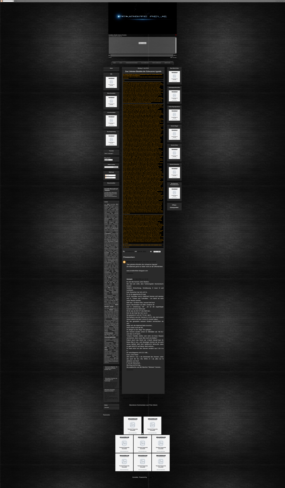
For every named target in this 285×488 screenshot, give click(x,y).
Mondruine (116, 297)
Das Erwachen (115, 237)
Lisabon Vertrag (108, 283)
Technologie (106, 345)
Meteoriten (110, 296)
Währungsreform (115, 355)
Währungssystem (107, 356)
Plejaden (114, 315)
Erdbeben (106, 248)
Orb (105, 312)
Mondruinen (106, 299)
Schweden (116, 331)
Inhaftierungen (107, 271)
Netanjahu (114, 303)
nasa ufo (113, 300)
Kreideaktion (111, 281)
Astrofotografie (111, 215)
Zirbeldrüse (110, 361)
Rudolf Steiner (111, 327)
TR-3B (116, 345)
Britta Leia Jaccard (133, 262)
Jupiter (112, 276)
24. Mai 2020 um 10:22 (140, 279)
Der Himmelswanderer (114, 238)
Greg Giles (111, 265)
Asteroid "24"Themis (111, 214)
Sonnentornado (113, 340)
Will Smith (116, 358)
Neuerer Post (128, 398)
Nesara (110, 303)
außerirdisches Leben (109, 218)
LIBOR (117, 282)
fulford (117, 257)
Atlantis (105, 217)
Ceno (105, 232)
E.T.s (113, 245)
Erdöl (105, 250)
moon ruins (112, 299)
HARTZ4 (106, 266)
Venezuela (106, 352)
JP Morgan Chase (115, 275)
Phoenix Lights (107, 315)
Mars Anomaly (114, 289)
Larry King (116, 281)
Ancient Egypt (114, 209)
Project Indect (112, 316)
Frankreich (108, 257)
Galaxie (105, 260)
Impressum (167, 62)
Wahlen (105, 355)
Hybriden (109, 267)
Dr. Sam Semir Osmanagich (113, 243)
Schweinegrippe (108, 333)
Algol (110, 208)
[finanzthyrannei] (174, 198)
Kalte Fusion (115, 277)
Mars (109, 287)
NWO (111, 310)
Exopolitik (106, 252)
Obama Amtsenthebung (108, 311)
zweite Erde (106, 362)
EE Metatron (106, 246)
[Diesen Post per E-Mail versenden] (154, 251)
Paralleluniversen (110, 314)
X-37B (112, 360)
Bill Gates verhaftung (108, 229)
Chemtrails (113, 234)
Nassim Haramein (112, 301)
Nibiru (108, 308)
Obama (116, 310)
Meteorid (106, 296)
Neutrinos (112, 304)
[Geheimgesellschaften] (174, 101)
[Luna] (111, 126)
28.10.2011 (112, 204)
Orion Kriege (111, 312)
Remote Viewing (107, 324)
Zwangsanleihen (115, 361)
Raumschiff (106, 322)
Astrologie (116, 215)
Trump (112, 346)
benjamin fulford (113, 222)
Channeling (107, 233)
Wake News (115, 356)
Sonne (108, 334)
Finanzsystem (115, 255)
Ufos (106, 350)
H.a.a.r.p (116, 265)
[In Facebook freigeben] (158, 251)
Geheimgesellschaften (113, 260)
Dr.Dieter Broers (107, 245)
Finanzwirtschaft (107, 256)
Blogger (149, 477)
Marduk (105, 287)
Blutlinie (105, 230)
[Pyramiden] (174, 139)
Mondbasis (110, 297)
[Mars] (111, 106)
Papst (105, 314)
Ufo (105, 348)
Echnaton (116, 245)
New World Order (111, 306)
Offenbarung (116, 311)
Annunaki (116, 212)
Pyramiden (115, 319)
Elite (117, 247)
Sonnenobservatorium (131, 62)
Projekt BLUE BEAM (111, 317)
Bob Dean (109, 230)
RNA (105, 325)
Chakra (117, 232)
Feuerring (110, 255)
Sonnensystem (107, 340)
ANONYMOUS (107, 213)
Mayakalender (115, 292)
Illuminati (106, 268)
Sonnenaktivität (109, 337)
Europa (117, 250)
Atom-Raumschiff (112, 217)
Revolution (113, 324)
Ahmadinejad (106, 207)
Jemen (105, 275)
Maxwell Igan (107, 292)
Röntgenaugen (115, 326)
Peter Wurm (116, 314)
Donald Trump (115, 242)
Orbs (107, 312)
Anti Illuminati (114, 213)
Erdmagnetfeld (114, 248)
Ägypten (113, 205)
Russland (116, 327)
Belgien (106, 222)
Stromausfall (116, 341)
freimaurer (113, 257)
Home (114, 62)
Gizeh (111, 263)
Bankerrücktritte (115, 219)
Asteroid (105, 214)
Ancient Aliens (107, 209)
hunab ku (106, 267)
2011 (105, 204)
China (105, 236)
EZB (111, 252)
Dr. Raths (106, 243)
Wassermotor (106, 358)
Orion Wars (116, 312)
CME (117, 236)
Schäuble (106, 331)
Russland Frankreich (108, 329)
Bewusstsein (110, 228)
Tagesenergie (106, 343)
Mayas (105, 294)
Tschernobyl (116, 346)
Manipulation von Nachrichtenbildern (111, 286)
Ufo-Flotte (111, 348)
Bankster (106, 220)
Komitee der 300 (107, 278)
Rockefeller (106, 326)
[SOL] (111, 87)
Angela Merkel (108, 212)
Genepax (116, 261)
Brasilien (116, 230)
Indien (112, 270)
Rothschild (106, 327)
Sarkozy (106, 330)
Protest (117, 317)
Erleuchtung (109, 250)
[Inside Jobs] (174, 120)
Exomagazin (111, 251)
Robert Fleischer (114, 325)
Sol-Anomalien (145, 62)
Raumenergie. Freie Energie (112, 321)
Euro (114, 250)
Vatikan (117, 351)
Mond (105, 297)
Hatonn (109, 266)
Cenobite (111, 232)
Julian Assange (107, 276)
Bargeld (116, 220)
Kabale (109, 277)
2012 (108, 204)
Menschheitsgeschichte (108, 295)
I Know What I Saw (114, 267)
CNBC (105, 237)
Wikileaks (111, 358)
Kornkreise (106, 281)
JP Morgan (109, 275)
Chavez (109, 234)
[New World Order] (174, 81)
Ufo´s (117, 348)
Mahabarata (116, 283)
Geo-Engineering (108, 262)
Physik (111, 315)
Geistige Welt (107, 261)
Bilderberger (115, 228)
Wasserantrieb (107, 357)
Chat (120, 62)
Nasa (116, 299)
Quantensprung (107, 320)
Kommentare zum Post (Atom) (147, 405)
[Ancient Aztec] (174, 158)
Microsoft (116, 296)
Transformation (107, 346)
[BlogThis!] (155, 251)
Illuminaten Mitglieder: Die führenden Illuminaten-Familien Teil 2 (110, 368)
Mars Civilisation (109, 290)
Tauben (117, 343)
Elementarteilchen (112, 247)
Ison (112, 272)
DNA (105, 242)
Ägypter (116, 205)
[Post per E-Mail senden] (151, 251)
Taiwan (112, 343)
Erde (110, 248)
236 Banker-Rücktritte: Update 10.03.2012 (109, 390)
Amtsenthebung (115, 208)
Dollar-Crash (110, 242)
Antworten (130, 273)
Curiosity (109, 237)
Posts (107, 175)
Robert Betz (108, 325)
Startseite (144, 398)
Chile (117, 234)
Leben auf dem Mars (109, 282)
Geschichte (106, 263)
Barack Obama (112, 220)
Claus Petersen (128, 80)
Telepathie (111, 345)
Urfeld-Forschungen (108, 351)
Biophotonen (116, 229)
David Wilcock (107, 238)
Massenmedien (115, 291)
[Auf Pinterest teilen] (160, 251)
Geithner (112, 261)
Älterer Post (159, 398)
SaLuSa (116, 329)
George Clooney (115, 262)
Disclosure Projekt (113, 241)
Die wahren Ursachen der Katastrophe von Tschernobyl (110, 379)
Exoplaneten (116, 251)
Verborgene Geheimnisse (113, 352)
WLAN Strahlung (107, 360)
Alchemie (111, 207)
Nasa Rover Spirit (107, 300)
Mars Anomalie (114, 287)
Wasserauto (116, 357)
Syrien (117, 342)
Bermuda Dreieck (108, 223)
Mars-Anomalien (156, 62)
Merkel (117, 295)
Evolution (106, 251)
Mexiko (113, 296)
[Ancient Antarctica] (174, 177)
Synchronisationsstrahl (108, 342)
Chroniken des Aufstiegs (111, 236)
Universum (116, 350)
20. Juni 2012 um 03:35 (148, 262)
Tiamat (114, 345)
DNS (107, 242)
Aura (117, 217)
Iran (112, 271)
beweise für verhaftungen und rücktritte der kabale (111, 227)
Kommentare (109, 177)
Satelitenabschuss (115, 330)
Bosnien (112, 230)
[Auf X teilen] (157, 251)
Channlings (113, 233)
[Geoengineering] (111, 145)
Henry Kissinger (115, 266)
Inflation (116, 270)
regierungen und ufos (113, 322)
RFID (117, 324)
